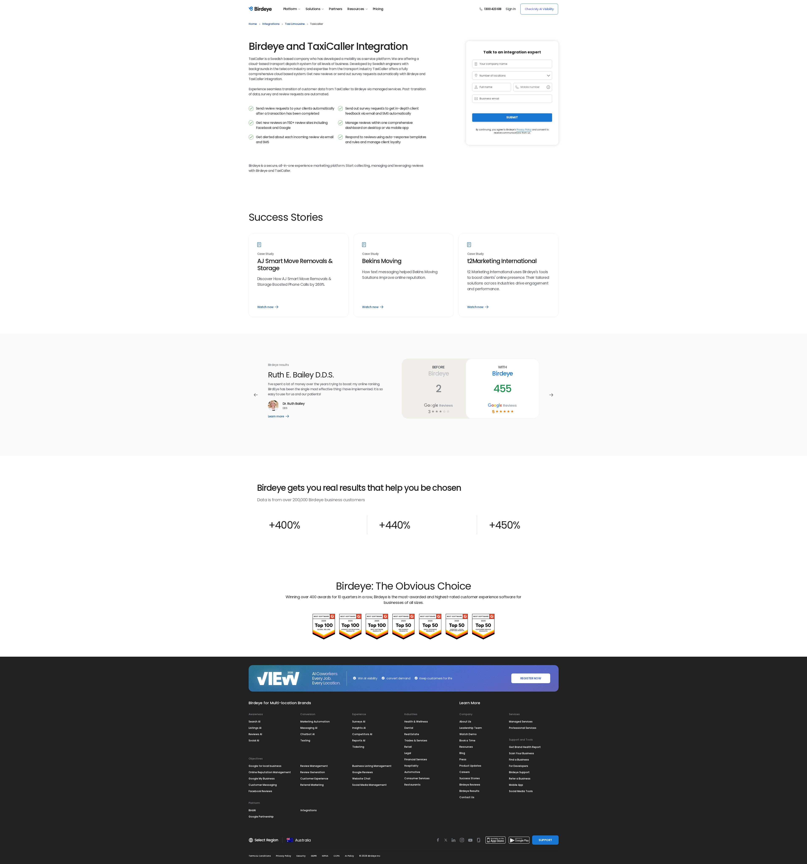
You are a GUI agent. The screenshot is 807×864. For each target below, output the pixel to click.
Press (462, 759)
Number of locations (493, 75)
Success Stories (469, 778)
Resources (355, 9)
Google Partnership (261, 816)
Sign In (511, 9)
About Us (465, 721)
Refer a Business (519, 778)
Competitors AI (362, 734)
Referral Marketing (312, 785)
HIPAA (325, 855)
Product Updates (470, 765)
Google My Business (262, 778)
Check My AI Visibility (539, 9)
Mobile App (516, 785)
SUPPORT (545, 840)
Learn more (281, 416)
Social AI (254, 740)
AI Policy (349, 855)
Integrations (309, 810)
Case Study (265, 253)
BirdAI (252, 810)
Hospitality (411, 765)
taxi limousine (295, 24)
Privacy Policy (524, 129)
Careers (464, 772)
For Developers (518, 766)
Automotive (412, 772)
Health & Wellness (416, 721)
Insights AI (359, 728)
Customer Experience (314, 778)
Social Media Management (369, 785)
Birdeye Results (469, 791)
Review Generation (312, 772)
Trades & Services (415, 740)
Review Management (314, 766)
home (253, 24)
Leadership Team (470, 728)
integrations (271, 24)
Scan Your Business (521, 753)
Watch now (267, 307)
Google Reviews (362, 772)
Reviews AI (255, 734)
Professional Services (522, 728)
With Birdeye (502, 370)
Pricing (378, 9)
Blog (462, 753)
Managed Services (521, 721)
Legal (407, 753)
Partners (335, 9)
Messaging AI (308, 728)
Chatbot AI (307, 734)
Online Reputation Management (270, 772)
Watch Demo (468, 734)
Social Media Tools (521, 791)
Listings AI (255, 728)
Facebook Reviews (260, 791)
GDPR (314, 855)
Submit (512, 117)
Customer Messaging (263, 785)
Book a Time (467, 740)
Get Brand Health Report (525, 747)
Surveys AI (358, 721)
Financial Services (415, 759)
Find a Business (519, 759)
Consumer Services (417, 778)
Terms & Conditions (260, 855)
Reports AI (358, 740)
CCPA (337, 855)
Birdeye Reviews (469, 784)
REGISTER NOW (530, 678)
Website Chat (361, 778)
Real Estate (411, 734)
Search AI (254, 721)
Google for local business (265, 766)
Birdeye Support (519, 772)
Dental (408, 728)
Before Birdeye (438, 370)
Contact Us (466, 797)
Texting (305, 740)
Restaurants (412, 784)
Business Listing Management (372, 766)
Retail (408, 747)
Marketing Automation (315, 721)
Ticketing (358, 747)
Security (301, 855)
